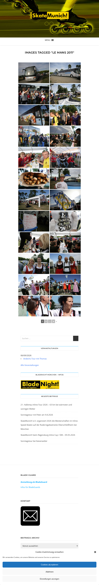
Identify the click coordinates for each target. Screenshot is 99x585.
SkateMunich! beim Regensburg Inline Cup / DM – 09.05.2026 (48, 435)
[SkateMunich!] (49, 15)
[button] (95, 552)
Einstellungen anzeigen (49, 579)
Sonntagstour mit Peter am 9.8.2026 (37, 414)
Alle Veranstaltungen (30, 365)
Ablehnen (49, 572)
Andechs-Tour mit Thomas (35, 358)
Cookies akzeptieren (49, 565)
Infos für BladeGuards (30, 487)
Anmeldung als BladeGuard (34, 482)
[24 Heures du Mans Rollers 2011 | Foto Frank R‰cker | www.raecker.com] (33, 178)
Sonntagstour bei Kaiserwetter (34, 441)
